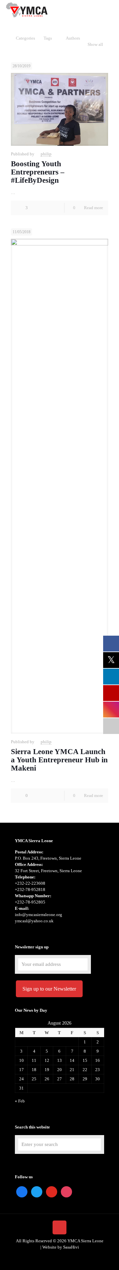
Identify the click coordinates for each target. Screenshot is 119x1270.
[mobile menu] (110, 10)
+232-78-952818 (30, 889)
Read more (93, 207)
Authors (73, 38)
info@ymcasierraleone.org (38, 914)
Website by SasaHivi (60, 1247)
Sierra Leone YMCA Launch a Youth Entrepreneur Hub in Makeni (59, 759)
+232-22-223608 (30, 883)
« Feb (20, 1100)
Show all (95, 44)
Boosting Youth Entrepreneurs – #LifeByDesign (37, 172)
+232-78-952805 (30, 902)
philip (46, 153)
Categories (25, 38)
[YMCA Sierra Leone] (26, 10)
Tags (48, 38)
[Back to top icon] (59, 1227)
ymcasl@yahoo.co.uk (34, 920)
